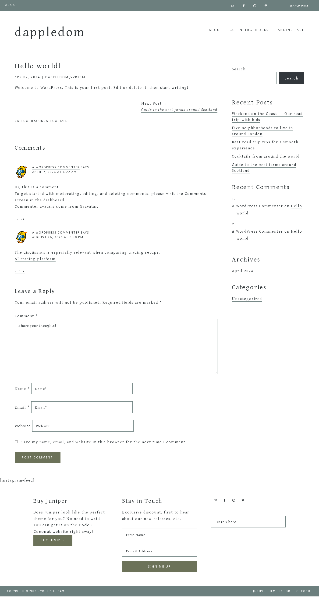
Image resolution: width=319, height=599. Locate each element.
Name (22, 388)
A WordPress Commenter (56, 167)
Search (239, 69)
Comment (26, 316)
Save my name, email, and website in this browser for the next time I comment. (104, 442)
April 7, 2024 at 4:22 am (54, 172)
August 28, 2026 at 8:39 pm (57, 237)
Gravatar (88, 206)
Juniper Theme (265, 591)
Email (22, 407)
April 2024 (242, 271)
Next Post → (179, 106)
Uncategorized (53, 121)
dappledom (50, 31)
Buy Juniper (53, 540)
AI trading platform (35, 259)
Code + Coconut (298, 591)
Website (23, 426)
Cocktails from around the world (266, 156)
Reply (20, 219)
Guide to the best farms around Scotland (264, 167)
